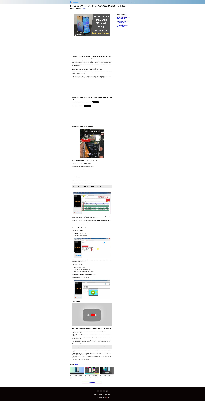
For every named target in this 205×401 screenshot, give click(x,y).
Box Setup (107, 2)
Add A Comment (92, 382)
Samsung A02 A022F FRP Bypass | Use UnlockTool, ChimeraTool (106, 376)
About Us (96, 394)
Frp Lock (84, 8)
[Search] (134, 2)
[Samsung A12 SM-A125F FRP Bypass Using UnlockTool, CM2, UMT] (77, 370)
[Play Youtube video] (93, 314)
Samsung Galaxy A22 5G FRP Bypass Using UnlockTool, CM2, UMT (91, 377)
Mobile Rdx (72, 8)
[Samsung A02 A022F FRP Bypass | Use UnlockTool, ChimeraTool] (107, 370)
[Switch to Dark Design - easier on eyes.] (131, 2)
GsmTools (114, 2)
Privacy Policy (127, 2)
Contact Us (119, 2)
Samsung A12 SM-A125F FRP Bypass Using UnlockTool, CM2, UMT (76, 377)
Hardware (101, 2)
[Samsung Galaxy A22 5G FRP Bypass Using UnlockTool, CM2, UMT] (92, 370)
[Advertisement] (92, 46)
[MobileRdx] (74, 2)
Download (95, 102)
